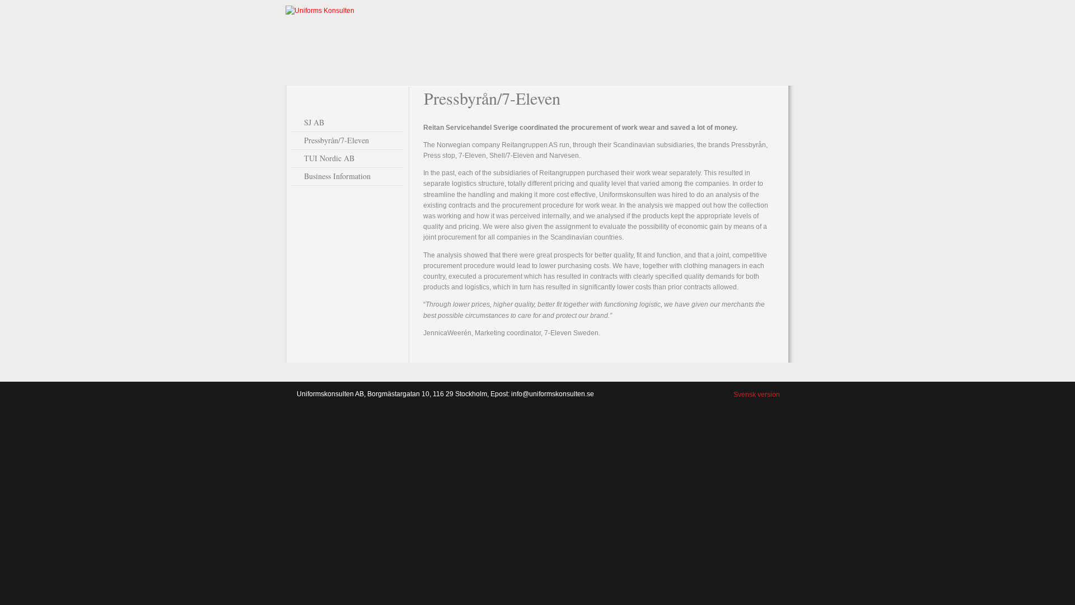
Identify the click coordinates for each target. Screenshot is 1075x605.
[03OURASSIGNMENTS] (624, 36)
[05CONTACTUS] (760, 36)
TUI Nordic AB (329, 158)
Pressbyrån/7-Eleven (336, 140)
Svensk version (756, 394)
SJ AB (314, 122)
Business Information (337, 176)
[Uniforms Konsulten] (320, 11)
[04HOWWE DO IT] (692, 42)
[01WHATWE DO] (487, 36)
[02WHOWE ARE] (555, 36)
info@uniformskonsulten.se (552, 394)
